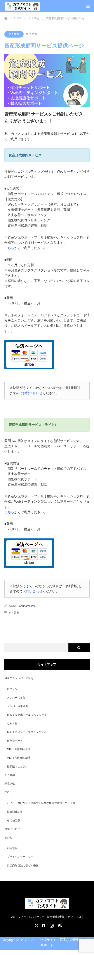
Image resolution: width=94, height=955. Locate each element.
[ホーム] (5, 17)
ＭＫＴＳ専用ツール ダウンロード (27, 714)
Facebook (43, 924)
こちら (9, 248)
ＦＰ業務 (14, 34)
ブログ (8, 792)
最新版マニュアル (17, 766)
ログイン (12, 689)
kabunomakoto (27, 606)
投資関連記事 (15, 811)
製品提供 (9, 783)
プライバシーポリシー (20, 856)
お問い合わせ (32, 393)
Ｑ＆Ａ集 (12, 723)
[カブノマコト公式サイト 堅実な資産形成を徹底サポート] (22, 6)
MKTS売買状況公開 (18, 757)
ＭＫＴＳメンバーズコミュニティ (26, 732)
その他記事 (13, 820)
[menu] (88, 6)
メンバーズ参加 (16, 697)
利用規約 (12, 848)
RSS (59, 924)
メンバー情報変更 (17, 706)
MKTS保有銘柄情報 (18, 749)
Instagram (51, 924)
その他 (8, 837)
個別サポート (15, 740)
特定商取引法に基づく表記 (22, 865)
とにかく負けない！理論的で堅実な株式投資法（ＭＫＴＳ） (42, 803)
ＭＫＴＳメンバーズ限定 (18, 678)
